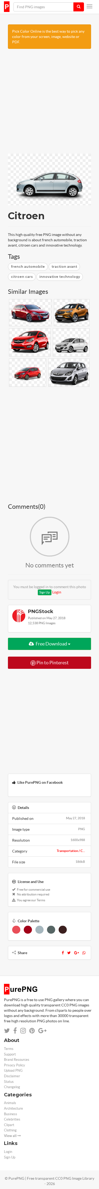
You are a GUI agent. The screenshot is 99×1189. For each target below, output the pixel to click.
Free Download (51, 644)
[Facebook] (63, 953)
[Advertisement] (49, 104)
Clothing (10, 1130)
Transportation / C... (71, 850)
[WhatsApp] (84, 953)
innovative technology (59, 277)
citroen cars (22, 277)
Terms (8, 1049)
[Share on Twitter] (7, 1030)
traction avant (64, 267)
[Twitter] (69, 953)
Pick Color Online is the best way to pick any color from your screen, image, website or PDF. (48, 36)
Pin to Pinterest (52, 662)
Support (10, 1054)
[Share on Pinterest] (32, 1030)
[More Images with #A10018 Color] (28, 930)
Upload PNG (13, 1070)
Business (10, 1114)
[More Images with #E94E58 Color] (16, 930)
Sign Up (44, 592)
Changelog (12, 1087)
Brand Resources (16, 1060)
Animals (10, 1103)
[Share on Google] (42, 1030)
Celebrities (12, 1119)
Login (56, 592)
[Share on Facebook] (15, 1030)
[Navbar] (89, 6)
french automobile (28, 267)
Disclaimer (12, 1076)
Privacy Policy (14, 1065)
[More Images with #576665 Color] (51, 930)
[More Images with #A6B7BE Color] (39, 930)
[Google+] (76, 953)
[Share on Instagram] (23, 1030)
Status (9, 1082)
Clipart (9, 1125)
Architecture (13, 1108)
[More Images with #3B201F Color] (63, 930)
